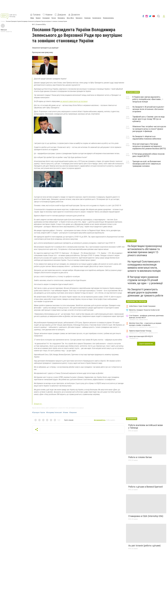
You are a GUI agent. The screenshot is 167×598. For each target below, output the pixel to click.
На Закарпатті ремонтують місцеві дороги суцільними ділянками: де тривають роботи (145, 292)
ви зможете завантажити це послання (73, 101)
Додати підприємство (146, 344)
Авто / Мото (70, 18)
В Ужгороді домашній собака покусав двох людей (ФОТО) (148, 155)
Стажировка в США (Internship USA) (145, 516)
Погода (54, 18)
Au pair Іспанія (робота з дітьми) (144, 545)
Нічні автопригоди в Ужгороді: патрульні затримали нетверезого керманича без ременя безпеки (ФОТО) (149, 146)
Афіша (32, 18)
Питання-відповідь (108, 18)
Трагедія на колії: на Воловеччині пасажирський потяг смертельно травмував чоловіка (146, 163)
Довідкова (87, 18)
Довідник (61, 15)
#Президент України (38, 412)
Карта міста (79, 18)
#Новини (65, 412)
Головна (36, 15)
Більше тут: (38, 404)
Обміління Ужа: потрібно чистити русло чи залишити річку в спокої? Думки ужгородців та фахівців (149, 128)
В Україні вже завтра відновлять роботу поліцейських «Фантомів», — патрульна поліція (147, 99)
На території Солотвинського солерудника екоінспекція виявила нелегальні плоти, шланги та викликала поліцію (144, 266)
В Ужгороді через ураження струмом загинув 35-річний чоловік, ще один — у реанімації (145, 280)
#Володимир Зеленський (54, 412)
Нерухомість (61, 18)
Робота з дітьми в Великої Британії (145, 486)
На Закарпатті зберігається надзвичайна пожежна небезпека (146, 137)
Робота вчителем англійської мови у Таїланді (145, 426)
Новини (48, 15)
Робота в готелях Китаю (140, 457)
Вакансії (38, 18)
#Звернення (73, 412)
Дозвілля (75, 15)
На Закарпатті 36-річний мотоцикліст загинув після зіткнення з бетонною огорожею (148, 109)
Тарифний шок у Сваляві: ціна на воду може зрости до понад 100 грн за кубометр (148, 119)
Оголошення (46, 18)
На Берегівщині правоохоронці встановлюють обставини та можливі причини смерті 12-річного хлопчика (145, 250)
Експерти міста (96, 18)
